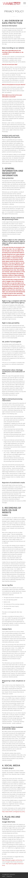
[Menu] (24, 3)
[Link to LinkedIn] (22, 874)
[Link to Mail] (25, 874)
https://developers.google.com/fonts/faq (12, 860)
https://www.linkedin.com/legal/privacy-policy (13, 811)
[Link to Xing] (20, 874)
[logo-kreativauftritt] (11, 3)
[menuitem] (24, 3)
